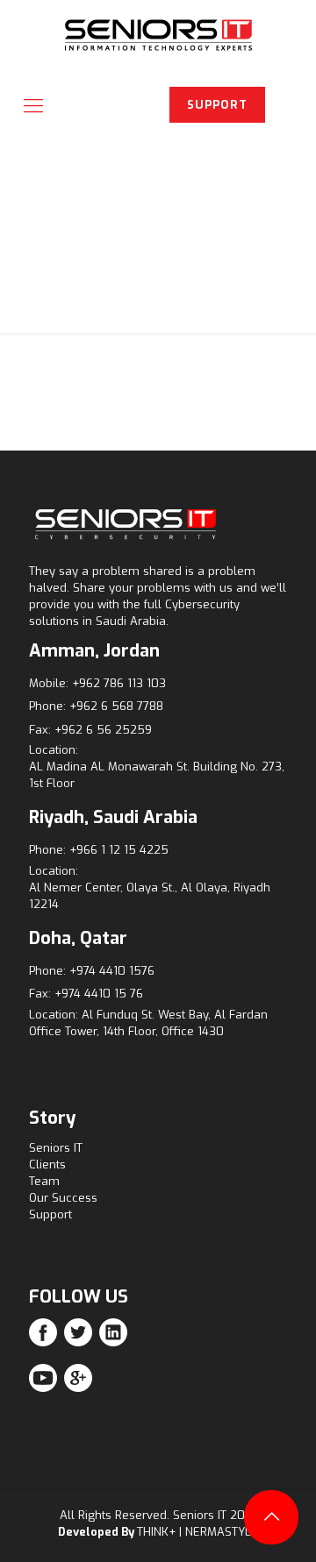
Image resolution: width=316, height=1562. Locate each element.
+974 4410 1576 (111, 970)
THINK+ (156, 1531)
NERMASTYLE (221, 1531)
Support (50, 1214)
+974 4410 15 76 (98, 993)
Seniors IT (56, 1147)
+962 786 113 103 (119, 683)
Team (44, 1181)
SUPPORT (217, 104)
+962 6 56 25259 (103, 729)
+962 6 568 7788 (116, 706)
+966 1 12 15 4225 (119, 849)
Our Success (63, 1197)
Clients (47, 1164)
